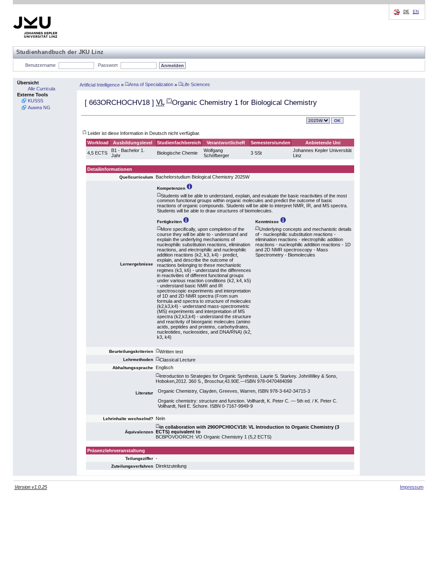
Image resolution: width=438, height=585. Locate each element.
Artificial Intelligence (100, 84)
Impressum (411, 486)
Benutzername (40, 65)
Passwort (108, 65)
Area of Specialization (149, 84)
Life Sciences (194, 84)
